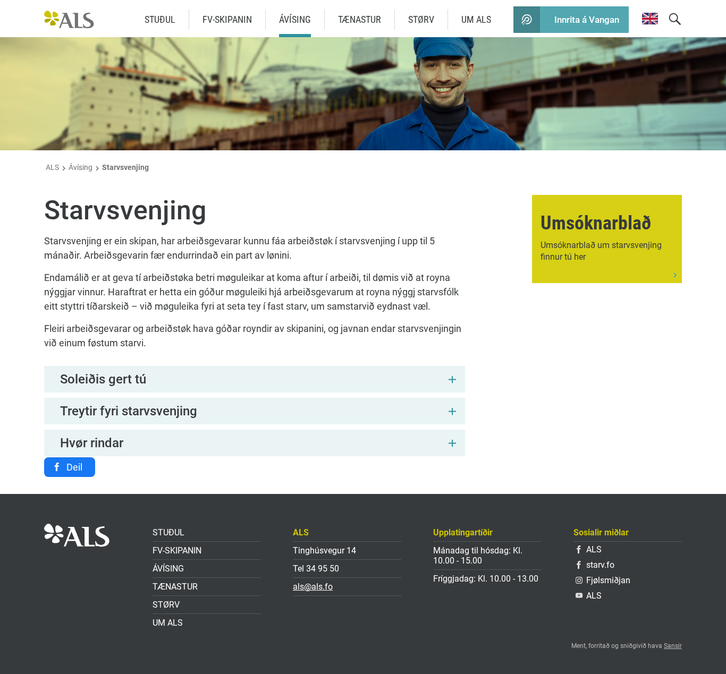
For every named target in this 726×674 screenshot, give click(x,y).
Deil (74, 467)
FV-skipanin (227, 19)
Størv (421, 19)
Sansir (673, 646)
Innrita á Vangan (586, 19)
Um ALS (476, 19)
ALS (52, 167)
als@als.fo (313, 587)
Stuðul (160, 19)
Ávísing (295, 19)
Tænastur (359, 19)
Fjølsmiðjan (608, 580)
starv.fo (600, 565)
